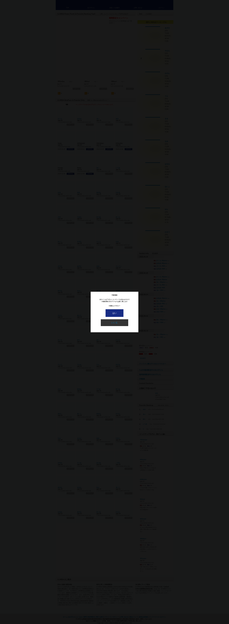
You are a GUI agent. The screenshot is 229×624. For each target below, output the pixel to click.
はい (114, 313)
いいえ (114, 322)
